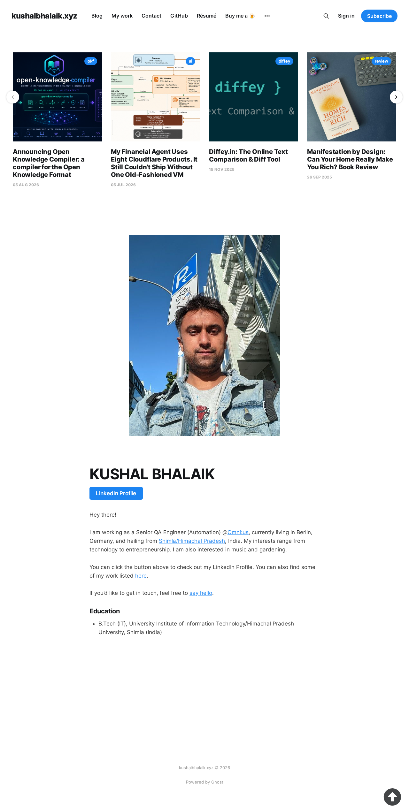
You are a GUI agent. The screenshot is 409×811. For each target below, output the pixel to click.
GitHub (179, 15)
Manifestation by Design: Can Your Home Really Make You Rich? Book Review (350, 159)
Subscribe (379, 16)
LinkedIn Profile (116, 493)
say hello (200, 593)
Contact (151, 15)
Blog (97, 15)
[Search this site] (326, 16)
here (141, 575)
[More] (267, 16)
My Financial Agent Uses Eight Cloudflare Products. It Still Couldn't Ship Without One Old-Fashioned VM (154, 163)
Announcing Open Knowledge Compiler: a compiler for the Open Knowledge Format (49, 163)
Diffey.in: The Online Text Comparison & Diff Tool (248, 155)
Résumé (206, 15)
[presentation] (12, 97)
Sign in (346, 15)
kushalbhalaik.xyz (44, 16)
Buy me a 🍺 (240, 15)
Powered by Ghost (204, 781)
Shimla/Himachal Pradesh (192, 541)
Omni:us (238, 532)
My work (122, 15)
